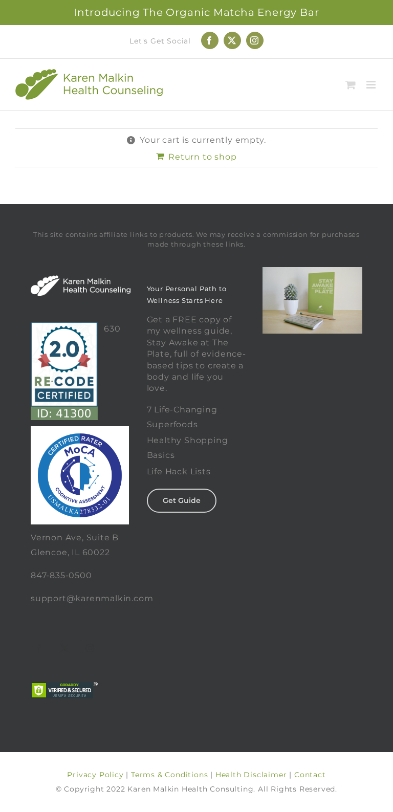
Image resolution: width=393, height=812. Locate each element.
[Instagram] (90, 648)
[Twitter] (65, 648)
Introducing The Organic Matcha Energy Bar (196, 12)
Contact (310, 774)
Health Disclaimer (251, 774)
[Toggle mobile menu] (372, 84)
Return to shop (202, 157)
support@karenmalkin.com (92, 598)
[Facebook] (39, 648)
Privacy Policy (95, 774)
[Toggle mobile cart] (350, 84)
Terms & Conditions (169, 774)
